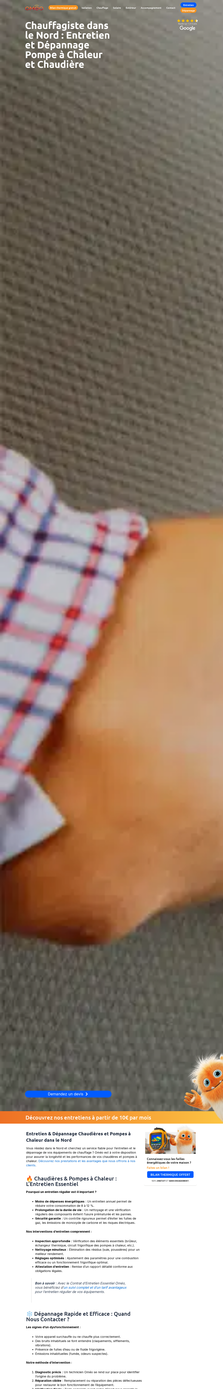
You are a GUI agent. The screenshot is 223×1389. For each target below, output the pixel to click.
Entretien (188, 5)
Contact (170, 7)
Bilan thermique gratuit (63, 7)
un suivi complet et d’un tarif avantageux (94, 1287)
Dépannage (188, 10)
